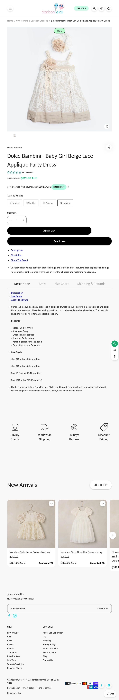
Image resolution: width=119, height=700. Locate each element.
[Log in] (101, 8)
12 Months (49, 203)
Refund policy (13, 688)
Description (17, 250)
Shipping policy (14, 693)
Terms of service (44, 688)
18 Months (65, 202)
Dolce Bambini (14, 147)
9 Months (32, 203)
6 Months (16, 203)
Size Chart (62, 284)
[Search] (94, 8)
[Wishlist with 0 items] (51, 503)
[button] (10, 8)
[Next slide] (112, 535)
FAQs (42, 284)
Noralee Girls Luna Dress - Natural (30, 552)
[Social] (114, 350)
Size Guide (16, 255)
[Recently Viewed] (114, 343)
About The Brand (19, 260)
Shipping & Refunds (91, 284)
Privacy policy (28, 688)
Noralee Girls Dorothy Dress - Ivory (81, 552)
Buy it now (60, 241)
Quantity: (12, 212)
